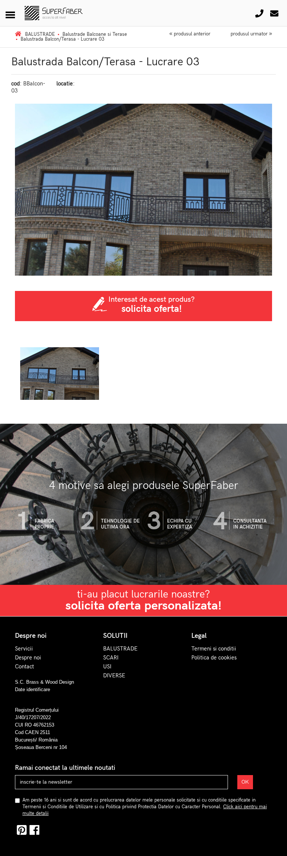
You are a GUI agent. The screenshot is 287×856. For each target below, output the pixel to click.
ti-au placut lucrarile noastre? (143, 600)
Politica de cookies (214, 657)
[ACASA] (18, 34)
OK (245, 782)
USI (107, 666)
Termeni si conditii (213, 648)
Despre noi (28, 657)
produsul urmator (250, 34)
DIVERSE (114, 675)
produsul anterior (191, 34)
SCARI (110, 657)
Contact (24, 666)
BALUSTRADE (120, 648)
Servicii (24, 648)
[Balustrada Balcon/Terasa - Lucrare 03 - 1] (59, 373)
